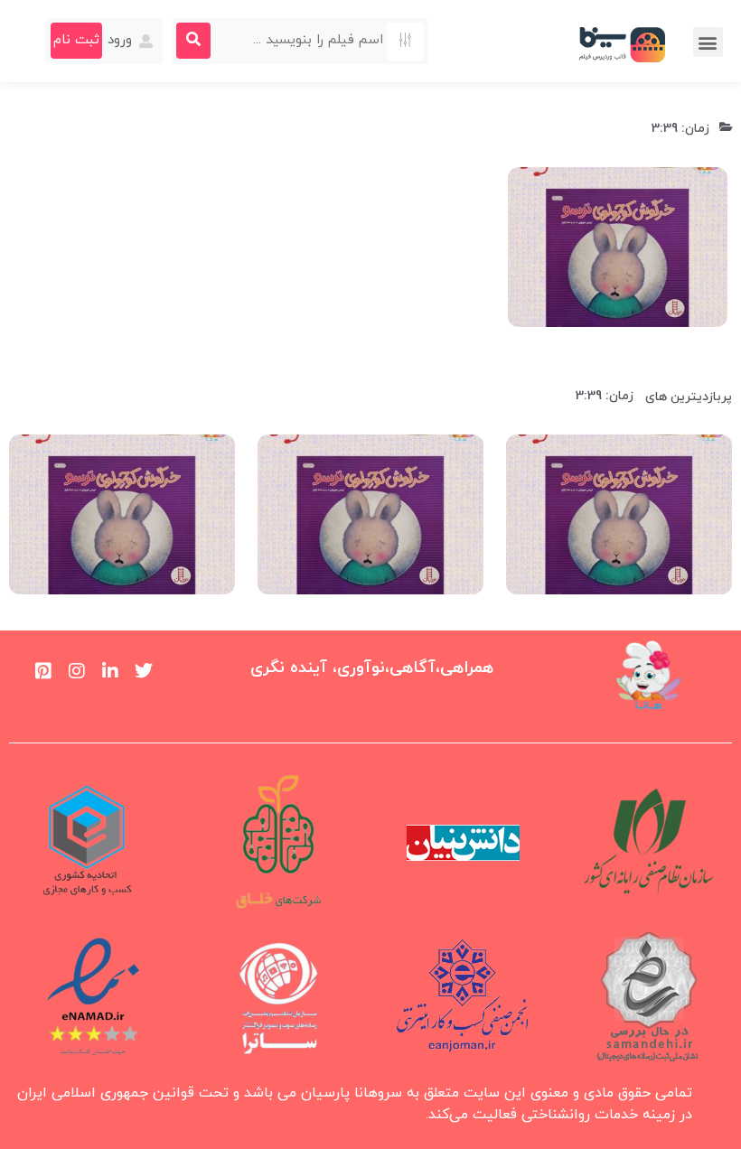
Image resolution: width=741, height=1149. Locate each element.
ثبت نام (76, 40)
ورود (122, 40)
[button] (708, 42)
